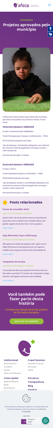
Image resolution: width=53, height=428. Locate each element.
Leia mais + (8, 228)
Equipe (7, 370)
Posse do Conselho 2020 (16, 209)
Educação (32, 366)
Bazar (6, 384)
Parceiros (33, 378)
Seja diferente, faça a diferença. (20, 236)
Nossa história (10, 363)
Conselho (8, 366)
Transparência (36, 382)
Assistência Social (35, 363)
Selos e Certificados (12, 373)
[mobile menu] (49, 5)
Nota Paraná (9, 388)
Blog (30, 386)
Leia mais (26, 416)
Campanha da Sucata (14, 262)
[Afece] (26, 5)
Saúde (30, 370)
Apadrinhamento (11, 381)
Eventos (32, 390)
